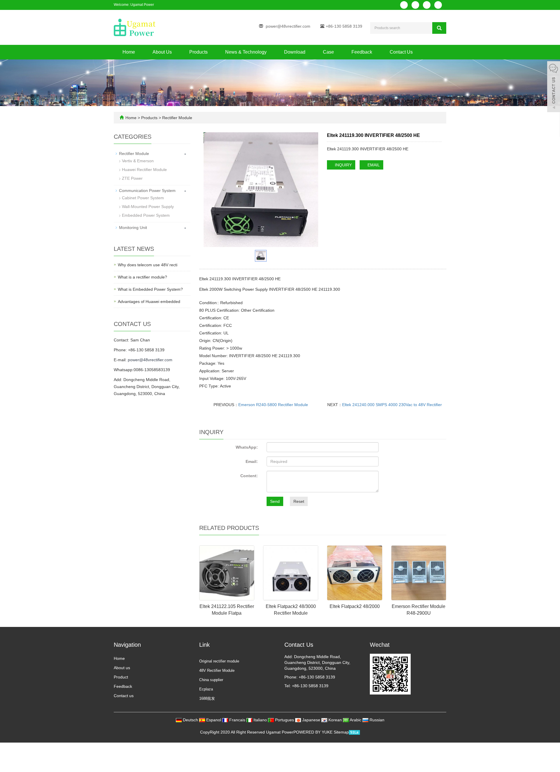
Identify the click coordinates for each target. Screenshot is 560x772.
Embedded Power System (146, 215)
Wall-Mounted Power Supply (148, 206)
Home (129, 52)
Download (294, 52)
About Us (162, 52)
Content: (249, 475)
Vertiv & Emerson (138, 160)
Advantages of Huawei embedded (149, 301)
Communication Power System (147, 190)
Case (328, 52)
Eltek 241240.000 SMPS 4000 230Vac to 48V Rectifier (392, 404)
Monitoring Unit (133, 227)
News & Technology (246, 52)
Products (198, 52)
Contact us (124, 695)
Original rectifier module (219, 661)
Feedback (361, 52)
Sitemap (341, 732)
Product (121, 677)
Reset (298, 501)
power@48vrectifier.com (288, 26)
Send (275, 501)
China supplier (211, 680)
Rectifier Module (176, 117)
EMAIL (373, 165)
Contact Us (401, 52)
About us (122, 667)
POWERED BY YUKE (313, 732)
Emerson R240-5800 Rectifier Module (273, 404)
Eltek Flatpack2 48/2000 (355, 606)
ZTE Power (132, 178)
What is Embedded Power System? (150, 289)
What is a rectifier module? (142, 277)
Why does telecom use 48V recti (147, 264)
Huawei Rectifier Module (144, 169)
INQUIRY (343, 165)
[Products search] (439, 28)
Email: (252, 461)
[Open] (553, 87)
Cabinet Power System (143, 197)
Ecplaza (206, 689)
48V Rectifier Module (217, 670)
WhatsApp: (247, 447)
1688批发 (207, 698)
